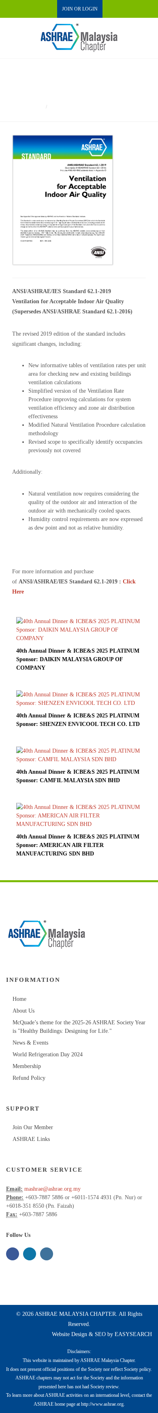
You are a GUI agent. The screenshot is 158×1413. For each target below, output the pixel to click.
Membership (27, 1066)
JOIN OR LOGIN (80, 9)
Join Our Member (33, 1127)
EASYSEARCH (133, 1334)
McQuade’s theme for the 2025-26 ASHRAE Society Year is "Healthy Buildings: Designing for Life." (79, 1026)
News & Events (30, 1043)
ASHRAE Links (31, 1139)
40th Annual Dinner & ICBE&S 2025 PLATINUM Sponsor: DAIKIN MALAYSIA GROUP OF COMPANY (77, 659)
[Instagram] (46, 1253)
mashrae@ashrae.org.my (52, 1189)
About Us (23, 1011)
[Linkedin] (29, 1253)
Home (35, 106)
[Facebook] (12, 1253)
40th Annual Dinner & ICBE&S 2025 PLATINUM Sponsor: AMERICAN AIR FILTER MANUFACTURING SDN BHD (77, 845)
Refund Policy (29, 1078)
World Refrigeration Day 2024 (48, 1054)
